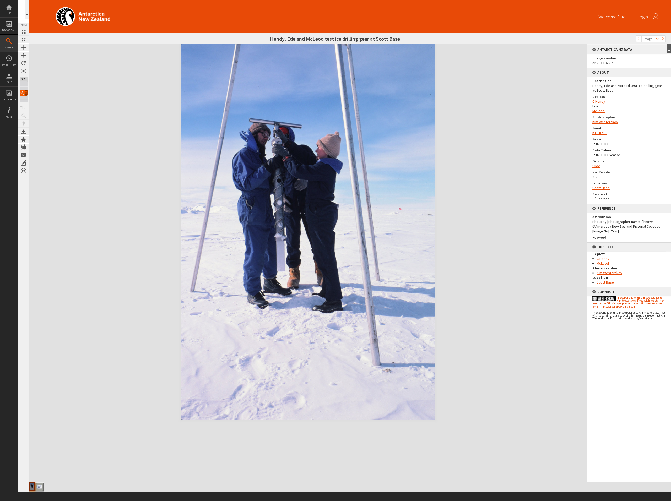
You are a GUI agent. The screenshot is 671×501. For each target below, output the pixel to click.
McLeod (598, 110)
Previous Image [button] (638, 39)
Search (9, 47)
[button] (24, 93)
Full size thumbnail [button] (23, 32)
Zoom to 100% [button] (23, 71)
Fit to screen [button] (23, 39)
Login (9, 82)
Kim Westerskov (605, 121)
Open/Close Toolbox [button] (27, 9)
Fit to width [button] (23, 47)
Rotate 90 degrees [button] (23, 63)
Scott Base (601, 188)
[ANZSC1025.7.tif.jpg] (32, 486)
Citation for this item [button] (23, 171)
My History (9, 65)
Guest (623, 17)
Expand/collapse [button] (669, 48)
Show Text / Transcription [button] (23, 108)
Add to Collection (23, 139)
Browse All (9, 30)
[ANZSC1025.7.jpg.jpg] (39, 487)
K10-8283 (599, 132)
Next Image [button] (662, 39)
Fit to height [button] (23, 55)
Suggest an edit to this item (23, 163)
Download (23, 131)
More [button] (9, 116)
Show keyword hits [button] (23, 116)
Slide (596, 166)
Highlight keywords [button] (23, 124)
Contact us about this (23, 155)
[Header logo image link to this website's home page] (83, 8)
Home (9, 13)
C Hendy (598, 101)
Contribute (9, 99)
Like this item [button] (23, 147)
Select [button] (657, 39)
